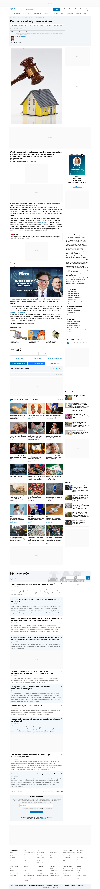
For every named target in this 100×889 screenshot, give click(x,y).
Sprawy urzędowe (40, 857)
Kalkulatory (72, 289)
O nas (11, 885)
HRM (24, 860)
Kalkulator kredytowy (72, 299)
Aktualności (69, 392)
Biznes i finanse (53, 852)
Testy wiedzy (26, 880)
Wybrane (84, 237)
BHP (24, 859)
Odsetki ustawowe (67, 875)
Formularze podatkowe (81, 875)
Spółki (51, 854)
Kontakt (67, 885)
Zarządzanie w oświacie (28, 875)
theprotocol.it (79, 877)
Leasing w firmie (53, 859)
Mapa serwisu (81, 885)
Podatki (11, 852)
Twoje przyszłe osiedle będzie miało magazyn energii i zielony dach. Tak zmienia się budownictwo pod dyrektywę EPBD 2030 (77, 245)
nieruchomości (43, 222)
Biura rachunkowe (67, 850)
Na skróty (79, 866)
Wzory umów (79, 873)
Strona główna (13, 17)
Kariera (56, 885)
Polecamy (68, 482)
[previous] (43, 791)
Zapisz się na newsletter (56, 358)
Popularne (70, 237)
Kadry (24, 13)
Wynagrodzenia (26, 854)
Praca (38, 859)
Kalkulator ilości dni (71, 303)
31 (68, 342)
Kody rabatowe (80, 872)
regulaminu (36, 808)
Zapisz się (36, 812)
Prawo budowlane (71, 308)
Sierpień (79, 339)
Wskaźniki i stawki (67, 866)
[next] (62, 791)
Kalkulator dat (53, 868)
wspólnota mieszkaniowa (17, 353)
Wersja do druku (20, 358)
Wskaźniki (72, 320)
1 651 (57, 791)
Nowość (77, 176)
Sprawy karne (40, 854)
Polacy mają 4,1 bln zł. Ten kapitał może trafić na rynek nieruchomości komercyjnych (76, 256)
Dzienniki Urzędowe (41, 872)
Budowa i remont (42, 577)
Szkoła (24, 870)
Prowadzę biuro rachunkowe (69, 854)
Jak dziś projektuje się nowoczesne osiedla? (77, 259)
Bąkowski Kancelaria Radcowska (24, 31)
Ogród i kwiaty (13, 579)
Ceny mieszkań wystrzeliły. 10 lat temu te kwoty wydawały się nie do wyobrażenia (76, 241)
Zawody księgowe (14, 859)
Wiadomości (13, 577)
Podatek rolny (70, 331)
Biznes (29, 13)
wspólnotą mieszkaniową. (18, 312)
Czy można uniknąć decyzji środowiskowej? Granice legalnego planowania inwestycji (77, 278)
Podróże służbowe (67, 873)
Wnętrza (50, 577)
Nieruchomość (14, 211)
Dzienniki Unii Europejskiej (42, 873)
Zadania (12, 872)
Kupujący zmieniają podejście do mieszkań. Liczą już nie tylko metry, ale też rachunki (77, 263)
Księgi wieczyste (71, 312)
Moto (62, 13)
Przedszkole (26, 868)
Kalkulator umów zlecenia (73, 293)
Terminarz (72, 339)
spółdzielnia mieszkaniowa (31, 353)
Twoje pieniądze (54, 13)
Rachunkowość (13, 854)
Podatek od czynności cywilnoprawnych (76, 329)
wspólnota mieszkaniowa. (29, 205)
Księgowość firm (14, 850)
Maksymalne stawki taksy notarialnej (75, 327)
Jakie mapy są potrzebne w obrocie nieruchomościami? (74, 274)
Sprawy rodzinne (40, 852)
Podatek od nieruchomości (73, 310)
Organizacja (12, 868)
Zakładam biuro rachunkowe (69, 852)
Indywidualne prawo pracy (29, 852)
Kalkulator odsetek (54, 873)
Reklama (73, 885)
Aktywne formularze (75, 307)
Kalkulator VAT (53, 872)
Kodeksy (38, 877)
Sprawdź (77, 186)
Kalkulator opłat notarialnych (74, 297)
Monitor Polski (40, 870)
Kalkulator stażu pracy (55, 875)
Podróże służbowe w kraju (68, 868)
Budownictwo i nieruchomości (74, 316)
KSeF (84, 13)
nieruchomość (43, 353)
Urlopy (24, 857)
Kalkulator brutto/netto (72, 291)
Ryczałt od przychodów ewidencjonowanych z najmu (74, 324)
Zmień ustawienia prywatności (36, 885)
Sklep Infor (39, 860)
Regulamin (49, 885)
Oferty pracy (79, 878)
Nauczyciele (26, 872)
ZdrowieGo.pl (79, 868)
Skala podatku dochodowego (69, 877)
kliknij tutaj (44, 818)
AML (64, 860)
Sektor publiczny (38, 13)
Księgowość (17, 13)
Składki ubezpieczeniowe (68, 872)
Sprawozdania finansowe (68, 859)
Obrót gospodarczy (14, 855)
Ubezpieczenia (26, 855)
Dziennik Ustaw (40, 868)
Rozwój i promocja (14, 873)
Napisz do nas (37, 358)
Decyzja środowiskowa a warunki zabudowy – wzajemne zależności (77, 270)
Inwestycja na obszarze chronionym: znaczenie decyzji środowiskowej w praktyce (77, 267)
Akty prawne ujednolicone (42, 875)
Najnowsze (77, 237)
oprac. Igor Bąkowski (21, 36)
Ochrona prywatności (20, 885)
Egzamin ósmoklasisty (28, 878)
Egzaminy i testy (26, 873)
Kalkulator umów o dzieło (73, 295)
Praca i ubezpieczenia (54, 855)
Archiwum (79, 870)
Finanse (34, 577)
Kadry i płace (13, 875)
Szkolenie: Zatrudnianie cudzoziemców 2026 (77, 180)
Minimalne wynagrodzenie (68, 870)
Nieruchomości (69, 13)
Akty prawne (40, 866)
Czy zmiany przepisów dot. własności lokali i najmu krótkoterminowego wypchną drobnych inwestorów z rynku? (77, 252)
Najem (68, 314)
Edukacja (78, 13)
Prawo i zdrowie (40, 862)
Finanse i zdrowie (54, 860)
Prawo (46, 13)
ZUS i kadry (12, 857)
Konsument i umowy (41, 855)
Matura (25, 877)
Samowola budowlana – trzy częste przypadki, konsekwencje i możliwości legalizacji (75, 282)
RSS (61, 885)
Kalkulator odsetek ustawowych (74, 301)
